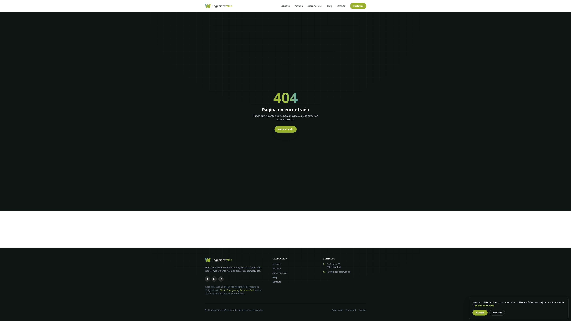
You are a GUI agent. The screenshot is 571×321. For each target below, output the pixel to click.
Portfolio (298, 5)
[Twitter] (214, 279)
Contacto (341, 5)
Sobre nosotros (315, 5)
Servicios (285, 5)
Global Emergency (229, 290)
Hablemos (358, 5)
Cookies (362, 310)
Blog (329, 5)
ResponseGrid (247, 290)
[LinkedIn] (221, 279)
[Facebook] (207, 279)
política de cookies (484, 305)
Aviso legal (337, 310)
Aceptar (480, 312)
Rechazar (497, 312)
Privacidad (350, 310)
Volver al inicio (285, 129)
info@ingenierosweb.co (338, 271)
